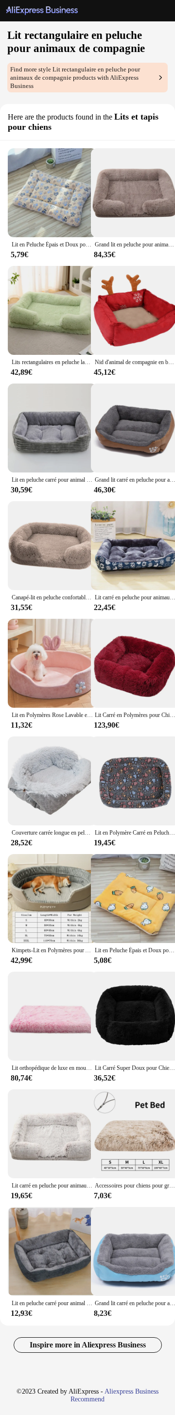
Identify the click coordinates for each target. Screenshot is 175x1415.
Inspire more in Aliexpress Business (88, 1345)
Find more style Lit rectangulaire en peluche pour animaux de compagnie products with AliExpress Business (75, 78)
